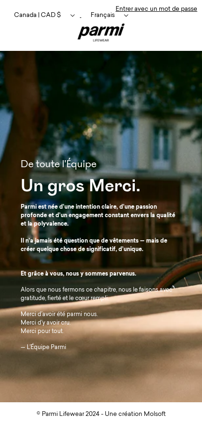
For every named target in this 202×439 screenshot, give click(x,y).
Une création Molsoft (135, 414)
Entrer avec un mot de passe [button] (156, 9)
